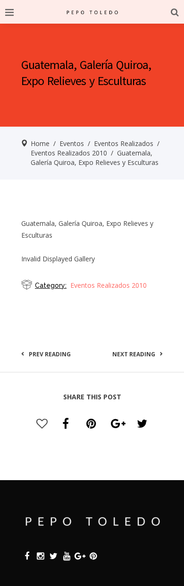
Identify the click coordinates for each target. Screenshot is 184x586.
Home (40, 143)
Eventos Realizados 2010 (69, 152)
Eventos (71, 143)
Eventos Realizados (123, 143)
